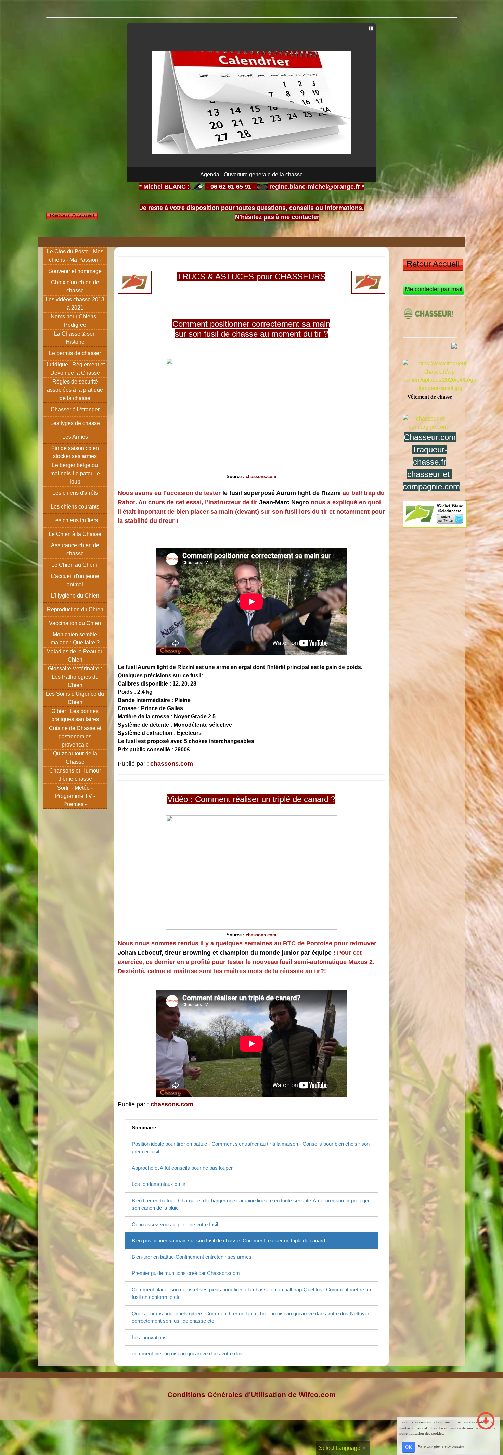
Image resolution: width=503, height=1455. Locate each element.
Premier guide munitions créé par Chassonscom (186, 1273)
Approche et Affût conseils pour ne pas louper (182, 1168)
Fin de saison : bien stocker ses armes (75, 452)
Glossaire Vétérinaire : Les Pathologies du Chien (75, 677)
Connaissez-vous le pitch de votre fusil (175, 1224)
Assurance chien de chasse (75, 549)
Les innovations (149, 1337)
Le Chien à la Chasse (75, 534)
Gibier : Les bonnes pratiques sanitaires (75, 715)
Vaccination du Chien (75, 623)
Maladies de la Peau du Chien (75, 656)
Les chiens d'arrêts (75, 493)
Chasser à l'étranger (75, 409)
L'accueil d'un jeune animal (75, 580)
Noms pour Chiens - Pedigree (75, 321)
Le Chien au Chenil (75, 565)
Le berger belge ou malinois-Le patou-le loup (75, 473)
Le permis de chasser (75, 353)
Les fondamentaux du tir (158, 1184)
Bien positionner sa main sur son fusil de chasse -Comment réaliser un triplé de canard (228, 1240)
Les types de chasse (75, 423)
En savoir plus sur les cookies (441, 1447)
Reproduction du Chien (75, 609)
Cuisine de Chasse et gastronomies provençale (75, 736)
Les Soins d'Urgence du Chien (75, 698)
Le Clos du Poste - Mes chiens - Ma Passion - (75, 256)
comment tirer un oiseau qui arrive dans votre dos (187, 1353)
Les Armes (75, 437)
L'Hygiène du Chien (75, 596)
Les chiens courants (75, 507)
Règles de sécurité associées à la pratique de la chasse (75, 390)
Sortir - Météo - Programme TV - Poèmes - (75, 796)
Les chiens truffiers (75, 520)
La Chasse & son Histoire (75, 338)
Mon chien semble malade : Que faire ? (75, 638)
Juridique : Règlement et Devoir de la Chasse (75, 369)
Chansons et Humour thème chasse (75, 775)
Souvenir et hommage (75, 271)
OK (408, 1447)
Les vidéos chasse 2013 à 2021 (75, 304)
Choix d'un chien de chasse (75, 286)
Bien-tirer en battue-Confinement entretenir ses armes (192, 1257)
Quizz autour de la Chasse (75, 758)
